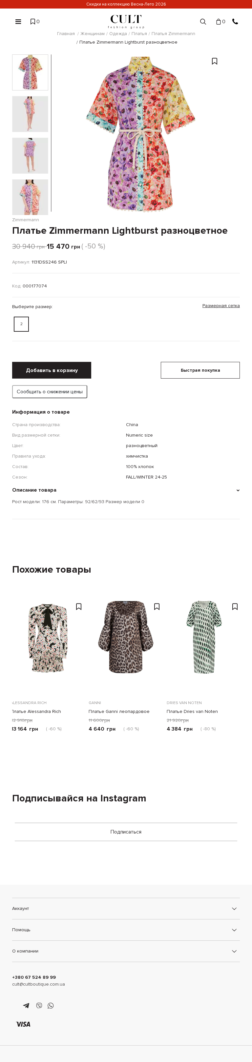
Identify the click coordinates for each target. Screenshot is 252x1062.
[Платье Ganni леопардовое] (126, 646)
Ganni (95, 702)
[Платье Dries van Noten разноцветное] (204, 646)
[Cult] (126, 22)
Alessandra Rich (28, 702)
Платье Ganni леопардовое (119, 711)
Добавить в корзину (52, 370)
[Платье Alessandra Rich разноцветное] (47, 646)
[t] (27, 1006)
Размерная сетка (221, 305)
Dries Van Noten (184, 702)
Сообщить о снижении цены (50, 391)
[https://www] (15, 1006)
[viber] (39, 1006)
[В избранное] (214, 115)
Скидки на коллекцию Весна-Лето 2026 (126, 4)
